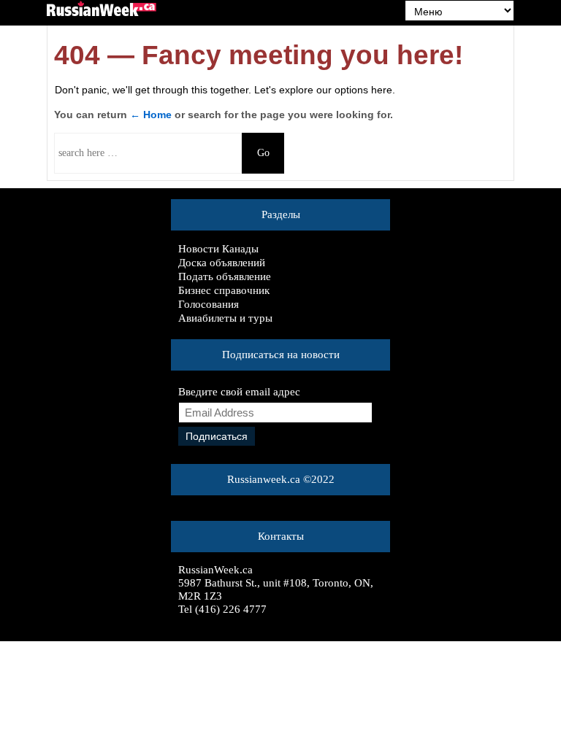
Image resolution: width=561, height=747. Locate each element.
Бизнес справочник (224, 290)
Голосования (208, 304)
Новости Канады (218, 249)
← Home (151, 114)
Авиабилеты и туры (225, 318)
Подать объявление (224, 276)
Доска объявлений (221, 262)
